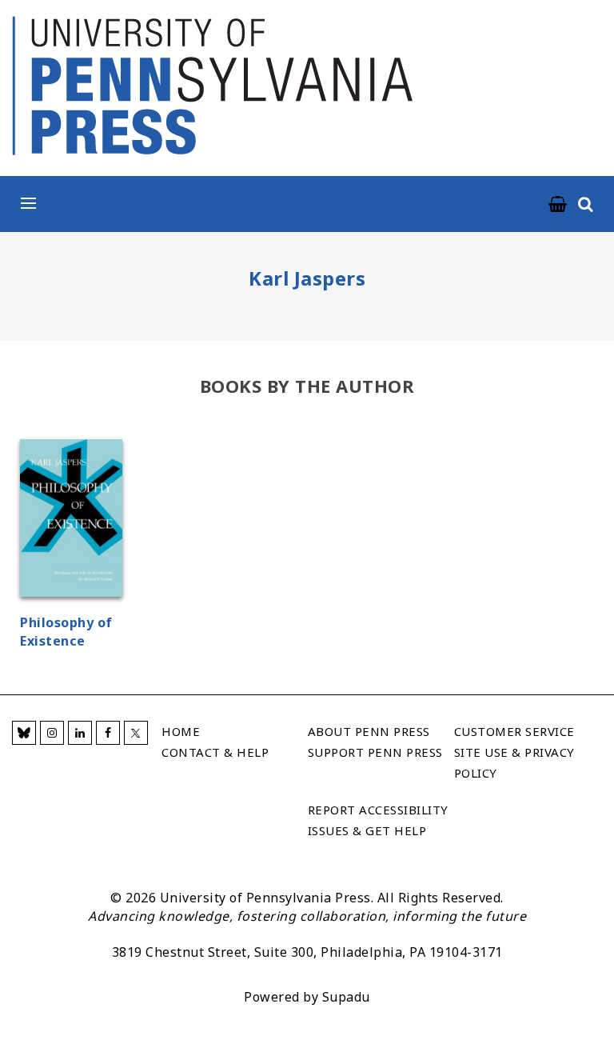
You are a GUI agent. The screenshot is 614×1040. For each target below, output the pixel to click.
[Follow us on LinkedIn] (80, 733)
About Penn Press (369, 731)
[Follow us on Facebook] (108, 733)
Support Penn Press (375, 752)
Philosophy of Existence (66, 632)
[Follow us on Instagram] (52, 733)
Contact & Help (215, 752)
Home (180, 731)
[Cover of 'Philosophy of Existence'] (71, 520)
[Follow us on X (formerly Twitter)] (136, 733)
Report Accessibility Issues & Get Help (378, 820)
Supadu (346, 997)
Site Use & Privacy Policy (514, 762)
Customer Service (514, 731)
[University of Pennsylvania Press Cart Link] (558, 205)
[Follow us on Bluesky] (24, 733)
